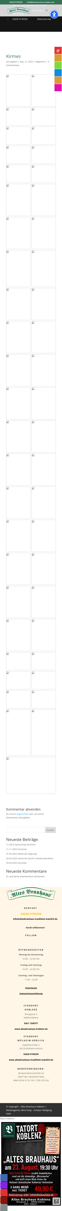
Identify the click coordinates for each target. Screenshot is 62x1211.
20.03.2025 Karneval (16, 862)
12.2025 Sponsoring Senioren (21, 844)
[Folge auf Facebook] (25, 940)
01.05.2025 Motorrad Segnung (21, 853)
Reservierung (44, 19)
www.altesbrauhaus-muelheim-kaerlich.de (31, 1059)
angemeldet (22, 814)
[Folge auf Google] (37, 940)
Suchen (50, 830)
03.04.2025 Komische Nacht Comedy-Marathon (29, 858)
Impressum (31, 988)
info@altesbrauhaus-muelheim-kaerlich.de (35, 918)
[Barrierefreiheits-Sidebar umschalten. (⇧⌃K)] (54, 14)
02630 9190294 (20, 19)
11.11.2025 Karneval (16, 849)
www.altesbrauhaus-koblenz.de (31, 1029)
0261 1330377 (31, 1023)
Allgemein (40, 61)
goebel (13, 61)
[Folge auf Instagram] (31, 940)
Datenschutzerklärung (31, 993)
